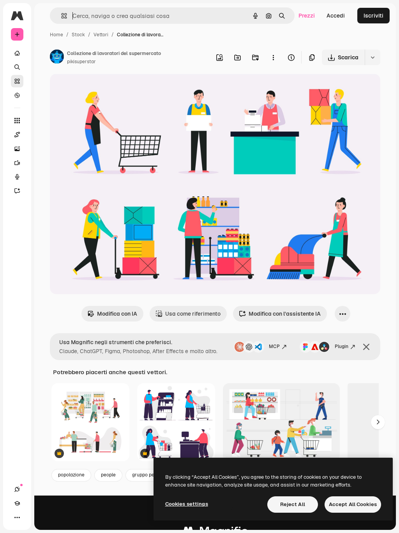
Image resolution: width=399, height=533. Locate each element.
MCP (274, 346)
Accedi (336, 15)
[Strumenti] (17, 120)
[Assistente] (17, 191)
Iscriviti (373, 15)
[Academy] (17, 503)
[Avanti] (378, 422)
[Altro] (17, 517)
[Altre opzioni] (273, 57)
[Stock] (17, 81)
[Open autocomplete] (61, 16)
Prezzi (306, 15)
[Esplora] (17, 95)
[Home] (17, 53)
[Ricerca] (17, 67)
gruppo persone (149, 475)
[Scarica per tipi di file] (372, 57)
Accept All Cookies (353, 504)
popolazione (71, 475)
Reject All (292, 504)
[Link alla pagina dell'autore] (57, 58)
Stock (78, 35)
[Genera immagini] (17, 148)
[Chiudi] (366, 347)
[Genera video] (17, 162)
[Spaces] (17, 134)
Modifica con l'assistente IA (285, 313)
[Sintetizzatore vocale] (17, 177)
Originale (101, 88)
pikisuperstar (81, 62)
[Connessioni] (17, 489)
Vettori (101, 35)
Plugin (341, 346)
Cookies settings (186, 504)
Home (56, 35)
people (108, 475)
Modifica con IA (117, 313)
